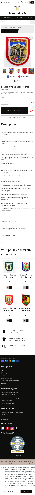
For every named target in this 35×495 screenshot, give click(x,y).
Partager (12, 76)
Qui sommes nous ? (7, 378)
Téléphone (5, 419)
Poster (19, 81)
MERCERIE (12, 27)
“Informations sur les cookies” (16, 483)
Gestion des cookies (6, 400)
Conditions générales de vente (10, 380)
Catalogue (5, 373)
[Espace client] (21, 2)
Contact (17, 2)
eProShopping (8, 463)
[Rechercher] (32, 22)
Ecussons (20, 27)
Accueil (5, 27)
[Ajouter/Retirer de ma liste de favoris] (31, 111)
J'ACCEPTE (26, 491)
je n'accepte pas (8, 491)
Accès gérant (29, 463)
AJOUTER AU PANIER (14, 111)
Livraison (4, 383)
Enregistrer (24, 76)
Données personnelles (7, 403)
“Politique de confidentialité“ (13, 485)
